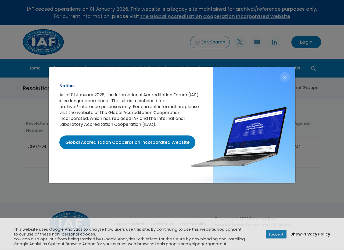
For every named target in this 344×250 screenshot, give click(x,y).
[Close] (285, 77)
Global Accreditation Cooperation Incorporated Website (127, 142)
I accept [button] (276, 234)
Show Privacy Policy (310, 234)
